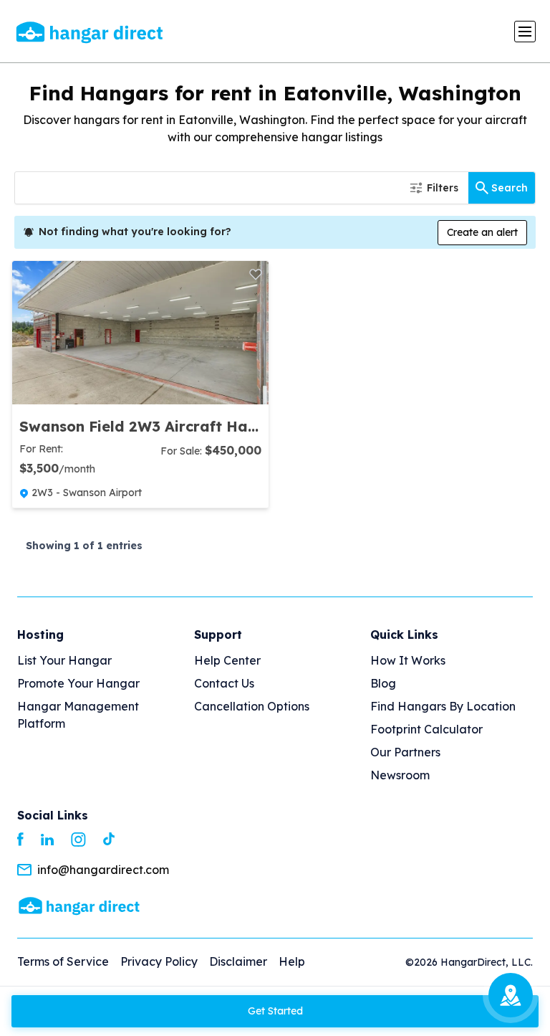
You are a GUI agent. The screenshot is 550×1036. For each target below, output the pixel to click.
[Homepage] (79, 905)
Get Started (275, 1010)
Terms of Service (63, 961)
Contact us (224, 683)
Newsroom (400, 775)
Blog (383, 683)
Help (292, 961)
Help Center (227, 660)
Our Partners (405, 752)
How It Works (407, 660)
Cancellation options (251, 706)
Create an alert (482, 232)
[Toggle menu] (525, 31)
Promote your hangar (78, 683)
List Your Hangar (64, 660)
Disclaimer (238, 961)
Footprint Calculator (426, 729)
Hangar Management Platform (78, 715)
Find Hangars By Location (443, 706)
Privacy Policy (159, 961)
